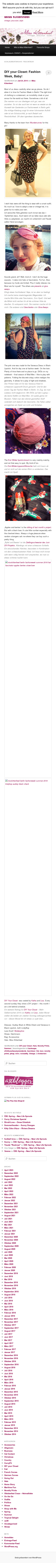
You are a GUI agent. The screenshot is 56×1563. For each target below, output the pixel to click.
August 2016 (9, 1367)
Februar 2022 (10, 1197)
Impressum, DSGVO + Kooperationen (19, 53)
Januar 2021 (9, 1233)
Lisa (42, 1000)
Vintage (32, 1053)
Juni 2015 (8, 1409)
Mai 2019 (8, 1279)
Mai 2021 (8, 1224)
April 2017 (8, 1343)
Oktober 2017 (10, 1324)
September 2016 (11, 1364)
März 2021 (8, 1227)
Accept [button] (27, 12)
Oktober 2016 (10, 1361)
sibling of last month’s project (38, 527)
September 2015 (11, 1400)
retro (17, 1053)
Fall (6, 1469)
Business (8, 1450)
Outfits (7, 1499)
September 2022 (11, 1176)
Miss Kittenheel (17, 16)
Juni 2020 (8, 1255)
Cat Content (9, 1453)
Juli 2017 (8, 1334)
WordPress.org (11, 1546)
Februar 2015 (10, 1422)
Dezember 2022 (11, 1173)
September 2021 (11, 1212)
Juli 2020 (8, 1252)
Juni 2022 (8, 1185)
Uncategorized (10, 1523)
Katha (33, 1000)
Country (7, 1460)
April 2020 (8, 1261)
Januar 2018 (9, 1315)
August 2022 (9, 1179)
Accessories (9, 1444)
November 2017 (11, 1321)
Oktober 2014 (10, 1434)
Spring (7, 1511)
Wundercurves (36, 122)
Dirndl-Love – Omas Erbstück (17, 1122)
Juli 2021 (8, 1218)
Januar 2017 (9, 1352)
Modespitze (19, 1030)
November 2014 (11, 1431)
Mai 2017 (8, 1340)
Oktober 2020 (10, 1243)
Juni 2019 (8, 1276)
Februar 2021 (10, 1230)
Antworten (41, 1053)
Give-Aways (43, 307)
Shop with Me (10, 1508)
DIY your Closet (25, 1045)
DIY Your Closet (11, 1000)
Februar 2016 (10, 1385)
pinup (12, 1053)
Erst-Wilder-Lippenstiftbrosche (20, 466)
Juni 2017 (8, 1337)
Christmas (8, 1456)
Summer (7, 1048)
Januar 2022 (9, 1200)
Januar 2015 (9, 1425)
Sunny (7, 1141)
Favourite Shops (43, 47)
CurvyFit (8, 1463)
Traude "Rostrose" (12, 1144)
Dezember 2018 (11, 1282)
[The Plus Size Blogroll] (18, 1090)
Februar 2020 (10, 1267)
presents (38, 286)
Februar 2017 (10, 1349)
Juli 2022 (8, 1182)
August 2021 (9, 1215)
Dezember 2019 (11, 1273)
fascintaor (31, 1051)
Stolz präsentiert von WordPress (28, 1557)
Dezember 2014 (11, 1428)
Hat (37, 1051)
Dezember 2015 (11, 1391)
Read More (37, 12)
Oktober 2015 (10, 1397)
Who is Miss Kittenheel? (23, 47)
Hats (35, 1045)
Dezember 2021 (11, 1203)
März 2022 (8, 1194)
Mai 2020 (8, 1258)
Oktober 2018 (10, 1288)
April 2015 (8, 1416)
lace (42, 1051)
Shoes (7, 1505)
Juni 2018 (8, 1300)
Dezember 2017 (11, 1318)
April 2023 (8, 1170)
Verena (7, 1151)
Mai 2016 (8, 1376)
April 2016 (8, 1379)
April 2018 (8, 1306)
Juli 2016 (8, 1370)
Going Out (8, 1478)
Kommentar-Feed (12, 1543)
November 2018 (11, 1285)
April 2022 (8, 1191)
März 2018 (8, 1309)
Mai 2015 (8, 1413)
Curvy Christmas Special (15, 1119)
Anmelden (8, 1537)
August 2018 (9, 1294)
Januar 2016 (9, 1388)
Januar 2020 (9, 1270)
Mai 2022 (8, 1188)
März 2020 (8, 1264)
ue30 (6, 1520)
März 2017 (8, 1346)
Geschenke (28, 307)
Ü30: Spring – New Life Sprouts (18, 1116)
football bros (10, 1138)
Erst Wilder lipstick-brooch (19, 460)
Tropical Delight (11, 1517)
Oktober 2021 (10, 1209)
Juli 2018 (8, 1297)
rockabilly (24, 1053)
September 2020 (11, 1246)
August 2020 (9, 1249)
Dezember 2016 (11, 1355)
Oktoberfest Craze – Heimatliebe (18, 1493)
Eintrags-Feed (10, 1540)
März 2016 (8, 1382)
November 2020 (11, 1239)
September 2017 (11, 1328)
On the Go (8, 1496)
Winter (7, 1526)
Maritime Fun (10, 1487)
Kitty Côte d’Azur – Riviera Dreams (19, 1128)
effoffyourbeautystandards (15, 1051)
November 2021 (11, 1206)
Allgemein (8, 1447)
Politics (7, 1502)
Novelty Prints (43, 1045)
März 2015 (8, 1419)
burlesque (32, 1048)
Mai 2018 (8, 1303)
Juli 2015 (8, 1406)
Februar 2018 (10, 1312)
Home (7, 47)
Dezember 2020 (11, 1236)
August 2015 (9, 1403)
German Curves (11, 1475)
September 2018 (11, 1291)
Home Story (9, 1484)
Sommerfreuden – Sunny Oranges (19, 1125)
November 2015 (11, 1394)
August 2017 (9, 1331)
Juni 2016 (8, 1373)
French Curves (10, 1472)
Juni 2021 (8, 1221)
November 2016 (11, 1358)
